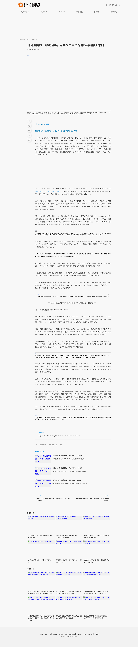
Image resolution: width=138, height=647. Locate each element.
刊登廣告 (41, 634)
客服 (49, 634)
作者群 (96, 12)
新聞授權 (55, 634)
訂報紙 (84, 634)
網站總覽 (97, 634)
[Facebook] (29, 126)
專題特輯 (79, 12)
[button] (106, 5)
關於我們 (114, 12)
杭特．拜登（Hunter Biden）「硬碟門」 (49, 191)
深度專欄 (44, 12)
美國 (61, 445)
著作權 (66, 634)
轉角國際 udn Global (26, 39)
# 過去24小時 (39, 451)
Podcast (62, 12)
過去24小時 (25, 12)
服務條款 (61, 634)
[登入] (116, 5)
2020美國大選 (53, 445)
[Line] (29, 130)
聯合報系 (79, 634)
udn (19, 39)
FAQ (46, 634)
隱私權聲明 (72, 634)
